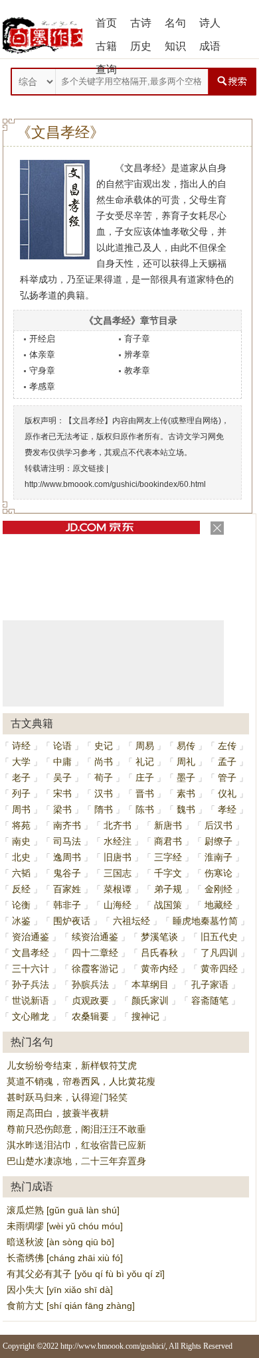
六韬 (21, 873)
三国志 (117, 873)
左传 (227, 745)
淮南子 (218, 857)
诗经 (21, 745)
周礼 (186, 761)
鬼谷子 (67, 873)
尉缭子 (218, 841)
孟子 (227, 761)
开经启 (42, 339)
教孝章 (137, 370)
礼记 (144, 761)
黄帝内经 (159, 968)
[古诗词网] (42, 35)
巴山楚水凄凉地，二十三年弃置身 (76, 1161)
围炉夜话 (71, 921)
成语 (209, 46)
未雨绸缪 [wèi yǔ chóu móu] (65, 1226)
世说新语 (30, 1000)
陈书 (144, 809)
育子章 (137, 339)
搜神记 (145, 1016)
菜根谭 (117, 889)
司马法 (67, 841)
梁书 (62, 809)
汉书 (103, 793)
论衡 (21, 905)
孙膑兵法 (90, 984)
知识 (175, 46)
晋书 (144, 793)
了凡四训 (219, 952)
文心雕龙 (30, 1016)
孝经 (227, 809)
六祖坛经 (131, 921)
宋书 (62, 793)
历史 (140, 46)
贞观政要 (90, 1000)
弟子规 (168, 889)
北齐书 (117, 825)
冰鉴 (21, 921)
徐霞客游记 (95, 968)
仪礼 (227, 793)
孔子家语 (209, 984)
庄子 (144, 777)
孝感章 (42, 386)
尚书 (103, 761)
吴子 (62, 777)
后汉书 (218, 825)
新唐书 (168, 825)
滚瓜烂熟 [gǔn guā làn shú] (63, 1210)
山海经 (117, 905)
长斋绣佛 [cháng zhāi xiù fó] (65, 1258)
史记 (103, 745)
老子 (21, 777)
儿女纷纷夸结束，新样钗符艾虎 (72, 1065)
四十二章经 (95, 952)
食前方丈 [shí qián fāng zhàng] (71, 1305)
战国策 (168, 905)
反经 (21, 889)
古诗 (140, 23)
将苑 (21, 825)
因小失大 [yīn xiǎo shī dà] (60, 1289)
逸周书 (67, 857)
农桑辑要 (90, 1016)
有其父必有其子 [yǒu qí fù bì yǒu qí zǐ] (86, 1273)
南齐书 (67, 825)
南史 (21, 841)
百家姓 (67, 889)
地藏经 (218, 905)
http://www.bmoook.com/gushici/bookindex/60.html (115, 484)
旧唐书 (117, 857)
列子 (21, 793)
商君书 (168, 841)
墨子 (186, 777)
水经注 (117, 841)
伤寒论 (218, 873)
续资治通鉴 (95, 936)
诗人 (209, 23)
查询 (106, 69)
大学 (21, 761)
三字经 (168, 857)
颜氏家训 (150, 1000)
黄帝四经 (219, 968)
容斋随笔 (209, 1000)
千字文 (168, 873)
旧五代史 (219, 936)
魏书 (186, 809)
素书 (186, 793)
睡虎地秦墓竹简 (205, 921)
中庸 (62, 761)
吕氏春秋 (159, 952)
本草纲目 (150, 984)
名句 (175, 23)
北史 (21, 857)
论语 (62, 745)
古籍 (106, 46)
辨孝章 (137, 355)
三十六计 (30, 968)
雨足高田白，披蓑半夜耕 (58, 1113)
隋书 (103, 809)
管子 (227, 777)
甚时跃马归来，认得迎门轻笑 (67, 1097)
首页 (106, 23)
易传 (186, 745)
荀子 (103, 777)
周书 (21, 809)
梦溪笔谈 (159, 936)
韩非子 (67, 905)
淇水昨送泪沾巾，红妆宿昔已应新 (76, 1145)
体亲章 (42, 355)
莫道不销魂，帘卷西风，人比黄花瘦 (81, 1081)
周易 (144, 745)
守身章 (42, 370)
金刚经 (218, 889)
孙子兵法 (30, 984)
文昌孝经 (30, 952)
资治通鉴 (30, 936)
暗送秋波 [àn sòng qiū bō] (60, 1242)
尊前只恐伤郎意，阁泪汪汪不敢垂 (76, 1129)
